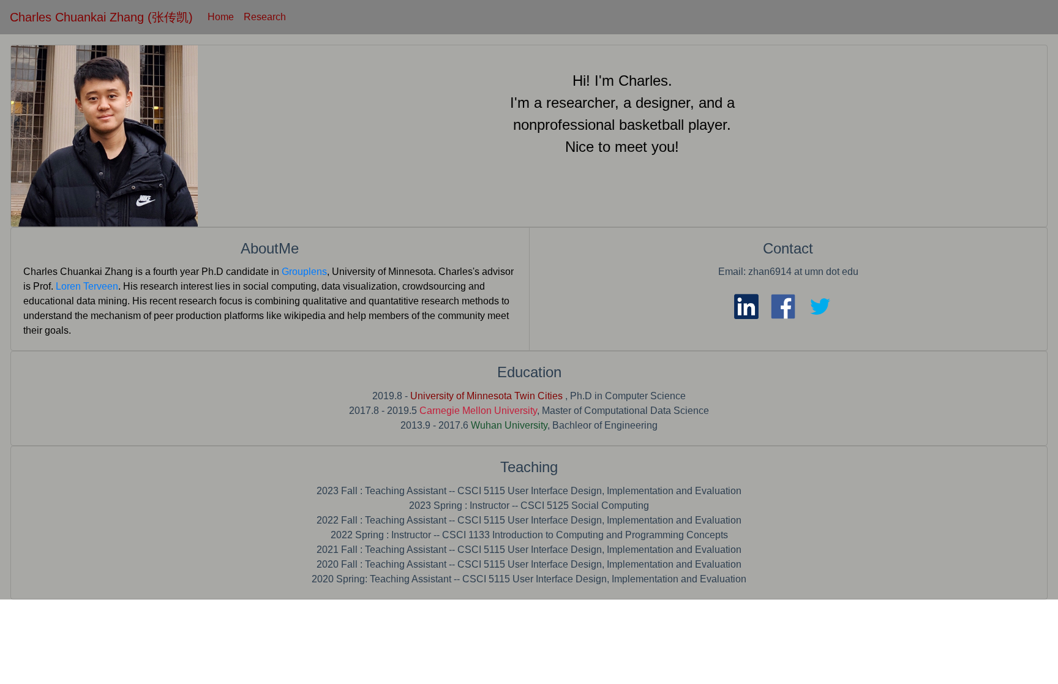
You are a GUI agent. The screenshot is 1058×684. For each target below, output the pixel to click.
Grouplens (304, 271)
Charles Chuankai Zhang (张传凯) (101, 17)
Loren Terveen (87, 286)
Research (265, 17)
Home (221, 17)
